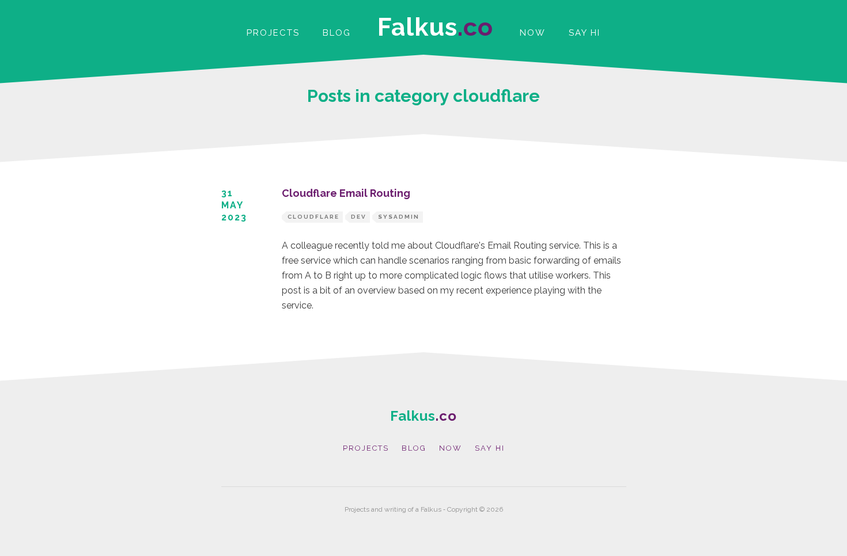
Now (533, 33)
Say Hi (584, 33)
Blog (337, 33)
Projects (273, 33)
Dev (358, 217)
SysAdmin (398, 217)
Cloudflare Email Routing (346, 193)
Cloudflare (313, 217)
